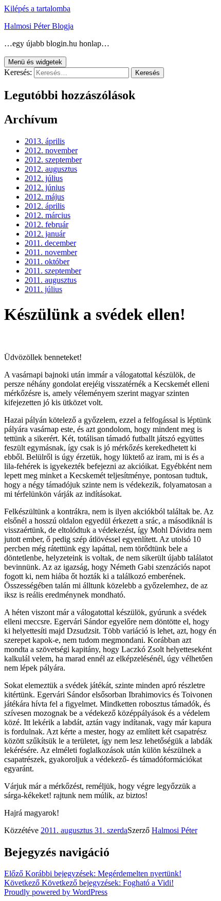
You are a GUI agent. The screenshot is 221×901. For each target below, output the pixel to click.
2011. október (47, 261)
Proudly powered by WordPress (55, 892)
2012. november (51, 150)
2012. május (44, 196)
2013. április (45, 141)
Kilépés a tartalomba (37, 8)
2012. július (44, 178)
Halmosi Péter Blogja (38, 26)
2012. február (46, 224)
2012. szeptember (53, 159)
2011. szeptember (53, 270)
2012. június (45, 187)
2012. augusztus (51, 169)
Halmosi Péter (174, 830)
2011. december (50, 243)
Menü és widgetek (35, 62)
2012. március (47, 215)
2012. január (45, 233)
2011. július (43, 289)
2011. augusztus (51, 280)
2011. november (51, 252)
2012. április (45, 206)
